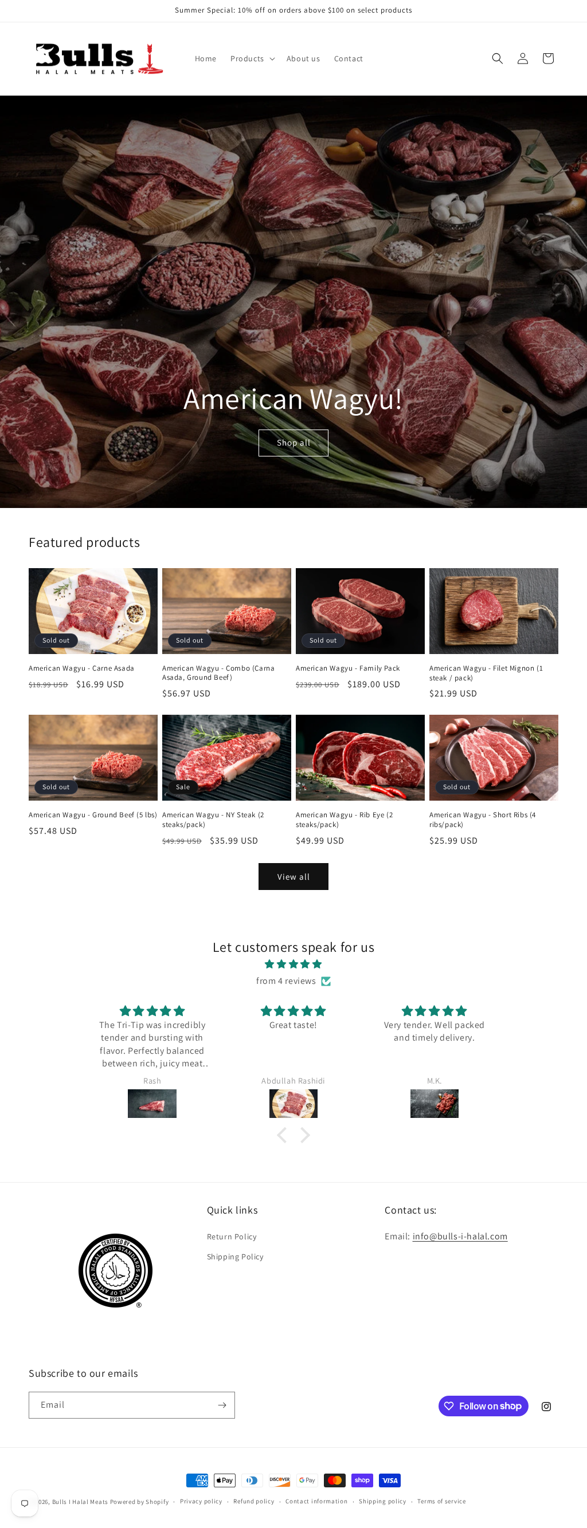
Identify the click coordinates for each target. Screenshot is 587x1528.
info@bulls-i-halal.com (460, 1236)
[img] (293, 964)
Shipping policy (382, 1501)
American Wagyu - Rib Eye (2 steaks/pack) (344, 819)
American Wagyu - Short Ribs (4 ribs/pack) (482, 819)
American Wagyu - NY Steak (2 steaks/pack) (213, 819)
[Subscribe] (221, 1405)
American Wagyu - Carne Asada (82, 668)
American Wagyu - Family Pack (348, 668)
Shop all (294, 442)
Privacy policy (201, 1501)
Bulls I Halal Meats (80, 1502)
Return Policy (232, 1236)
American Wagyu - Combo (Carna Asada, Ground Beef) (218, 673)
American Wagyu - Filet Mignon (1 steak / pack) (486, 673)
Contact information (316, 1501)
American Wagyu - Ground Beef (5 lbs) (93, 815)
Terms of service (441, 1501)
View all (293, 876)
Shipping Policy (235, 1256)
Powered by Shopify (139, 1502)
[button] (252, 58)
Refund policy (253, 1501)
